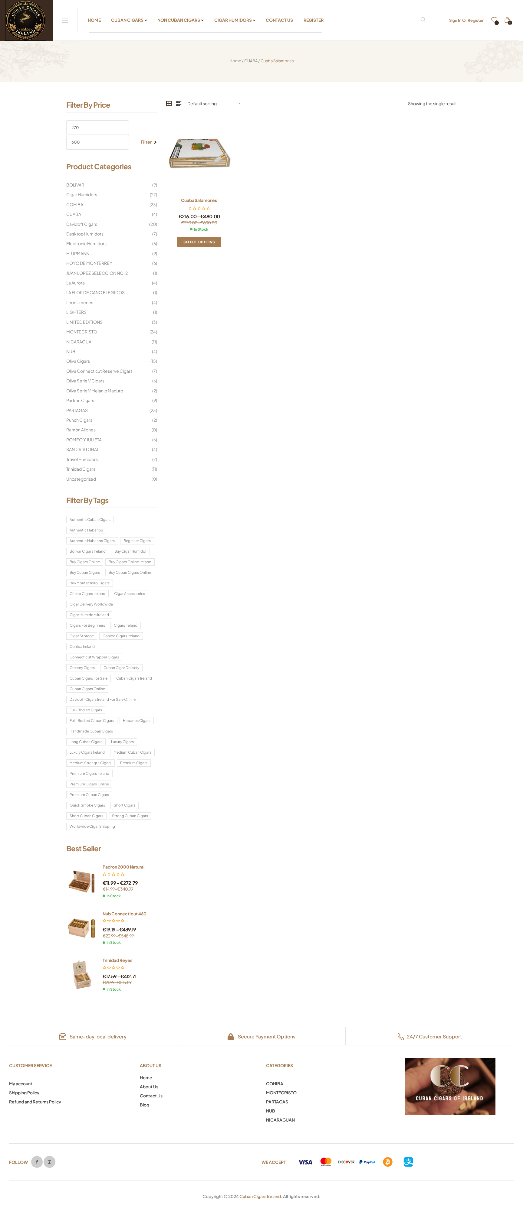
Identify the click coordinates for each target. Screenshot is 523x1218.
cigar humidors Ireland (89, 614)
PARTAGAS (77, 410)
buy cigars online (85, 562)
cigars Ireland (125, 625)
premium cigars (133, 763)
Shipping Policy (24, 1092)
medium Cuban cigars (132, 752)
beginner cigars (137, 540)
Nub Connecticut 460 (124, 913)
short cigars (124, 805)
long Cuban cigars (86, 741)
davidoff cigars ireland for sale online (103, 699)
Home (235, 60)
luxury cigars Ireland (87, 752)
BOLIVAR (75, 184)
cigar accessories (129, 593)
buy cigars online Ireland (130, 562)
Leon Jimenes (79, 302)
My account (20, 1083)
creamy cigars (82, 667)
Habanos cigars (136, 720)
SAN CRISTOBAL (82, 449)
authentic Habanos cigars (92, 540)
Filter (146, 142)
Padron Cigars (80, 400)
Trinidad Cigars (80, 469)
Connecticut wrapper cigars (94, 657)
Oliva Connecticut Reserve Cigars (99, 371)
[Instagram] (49, 1162)
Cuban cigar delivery (121, 667)
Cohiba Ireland (82, 646)
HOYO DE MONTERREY (89, 263)
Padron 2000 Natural (124, 866)
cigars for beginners (87, 625)
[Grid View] (169, 103)
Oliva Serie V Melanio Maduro (94, 390)
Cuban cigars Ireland (134, 678)
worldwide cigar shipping (92, 826)
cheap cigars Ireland (87, 593)
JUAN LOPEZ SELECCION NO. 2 (97, 273)
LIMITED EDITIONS (84, 322)
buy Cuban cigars (85, 572)
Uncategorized (81, 479)
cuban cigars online (87, 689)
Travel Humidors (82, 459)
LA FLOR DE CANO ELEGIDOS (95, 292)
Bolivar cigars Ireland (88, 551)
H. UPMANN (77, 253)
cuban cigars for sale (88, 678)
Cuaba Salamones (199, 200)
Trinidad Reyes (117, 960)
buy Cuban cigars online (130, 572)
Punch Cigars (79, 420)
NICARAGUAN (280, 1119)
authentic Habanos (86, 530)
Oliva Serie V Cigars (85, 380)
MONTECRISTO (81, 331)
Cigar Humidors (81, 194)
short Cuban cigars (86, 816)
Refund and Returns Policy (35, 1101)
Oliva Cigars (78, 361)
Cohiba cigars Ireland (121, 636)
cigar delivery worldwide (91, 604)
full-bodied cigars (86, 710)
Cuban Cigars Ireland (260, 1196)
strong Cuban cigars (130, 816)
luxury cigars (122, 741)
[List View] (178, 103)
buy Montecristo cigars (90, 583)
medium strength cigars (90, 763)
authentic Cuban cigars (90, 519)
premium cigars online (89, 784)
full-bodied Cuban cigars (92, 720)
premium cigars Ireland (89, 773)
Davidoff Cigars (81, 224)
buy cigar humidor (130, 551)
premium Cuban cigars (89, 794)
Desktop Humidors (85, 233)
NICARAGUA (78, 341)
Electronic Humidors (86, 243)
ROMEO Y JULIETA (84, 439)
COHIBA (74, 204)
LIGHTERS (76, 312)
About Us (149, 1086)
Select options (199, 242)
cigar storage (82, 636)
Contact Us (151, 1095)
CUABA (251, 60)
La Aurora (75, 282)
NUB (70, 351)
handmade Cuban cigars (91, 731)
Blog (144, 1104)
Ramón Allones (81, 429)
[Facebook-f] (37, 1162)
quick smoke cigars (87, 805)
